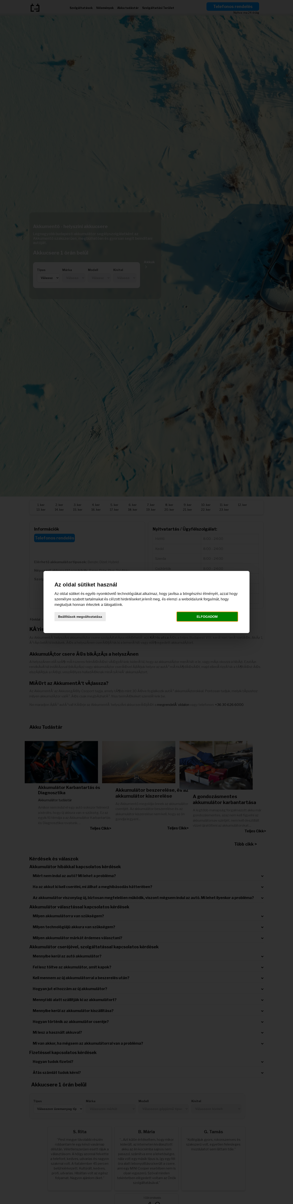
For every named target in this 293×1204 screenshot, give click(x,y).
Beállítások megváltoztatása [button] (80, 616)
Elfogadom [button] (207, 616)
